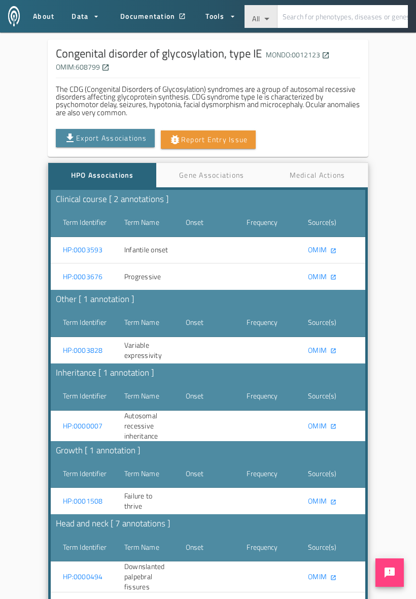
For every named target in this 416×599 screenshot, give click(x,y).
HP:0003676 (83, 277)
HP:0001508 (83, 501)
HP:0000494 (83, 577)
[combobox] (261, 16)
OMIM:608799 (83, 66)
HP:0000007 (83, 426)
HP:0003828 (83, 350)
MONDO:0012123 (297, 54)
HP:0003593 (83, 250)
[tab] (102, 175)
